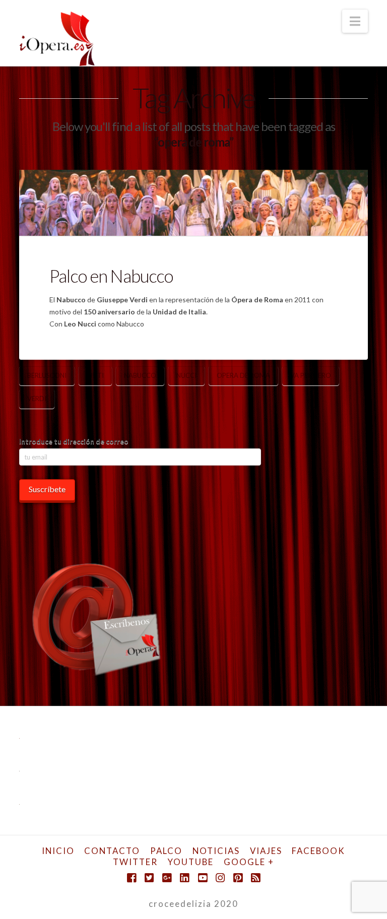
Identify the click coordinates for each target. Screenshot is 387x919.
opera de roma (243, 375)
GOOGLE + (249, 862)
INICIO (58, 850)
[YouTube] (202, 878)
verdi (36, 399)
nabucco (140, 375)
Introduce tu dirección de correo (73, 441)
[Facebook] (131, 878)
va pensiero (310, 375)
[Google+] (166, 878)
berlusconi (47, 375)
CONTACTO (112, 850)
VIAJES (266, 850)
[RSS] (255, 878)
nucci (186, 375)
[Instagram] (220, 878)
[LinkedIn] (184, 878)
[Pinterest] (237, 878)
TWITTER (135, 862)
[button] (355, 21)
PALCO (166, 850)
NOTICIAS (216, 850)
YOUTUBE (191, 862)
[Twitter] (149, 878)
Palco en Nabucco (111, 275)
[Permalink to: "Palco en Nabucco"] (193, 202)
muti (95, 375)
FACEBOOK (318, 850)
